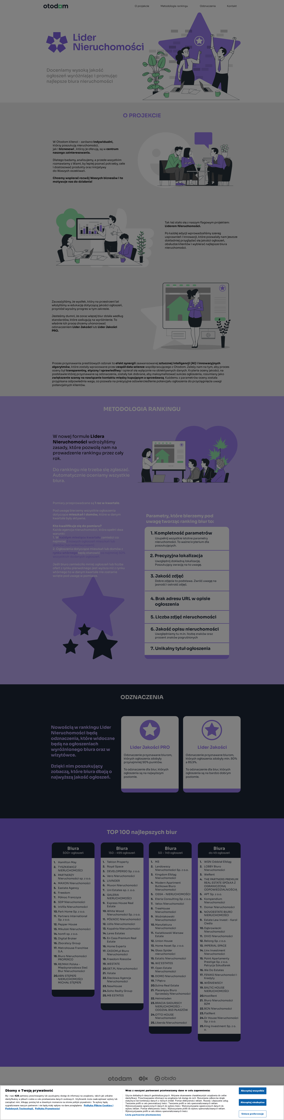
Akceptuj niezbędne (252, 1102)
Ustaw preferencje (252, 1113)
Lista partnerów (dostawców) (143, 1114)
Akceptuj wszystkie (252, 1090)
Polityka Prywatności (47, 1108)
